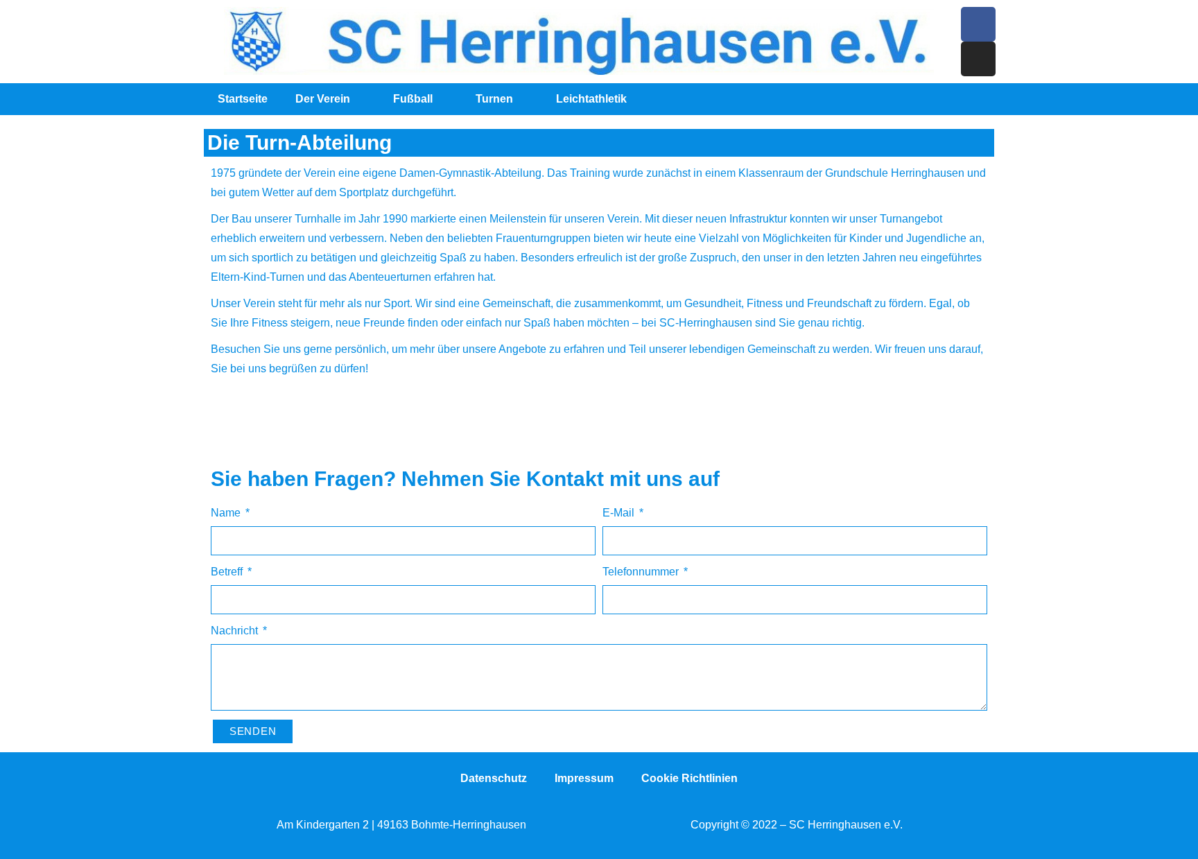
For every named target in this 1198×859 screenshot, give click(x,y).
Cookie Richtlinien (689, 778)
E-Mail (619, 513)
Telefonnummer (642, 572)
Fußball (413, 99)
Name (227, 513)
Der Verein (322, 99)
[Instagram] (978, 59)
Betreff (228, 572)
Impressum (584, 778)
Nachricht (236, 630)
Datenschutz (493, 778)
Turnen (494, 99)
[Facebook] (978, 24)
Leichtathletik (591, 99)
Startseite (243, 99)
